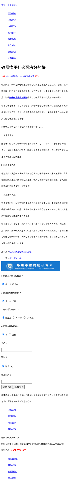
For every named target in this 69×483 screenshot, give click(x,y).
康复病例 (12, 39)
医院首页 (12, 13)
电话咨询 (12, 423)
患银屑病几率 (15, 258)
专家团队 (12, 26)
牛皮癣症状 (13, 5)
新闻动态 (12, 45)
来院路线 (12, 52)
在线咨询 (12, 58)
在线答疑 (12, 471)
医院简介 (12, 20)
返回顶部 (12, 478)
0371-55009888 (18, 450)
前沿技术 (12, 33)
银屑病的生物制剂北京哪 (20, 252)
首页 (3, 5)
